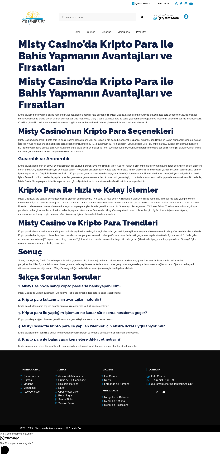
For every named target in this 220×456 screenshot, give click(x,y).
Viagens (106, 32)
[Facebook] (149, 392)
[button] (110, 434)
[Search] (142, 17)
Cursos (91, 32)
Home (77, 32)
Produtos (141, 32)
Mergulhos (124, 32)
